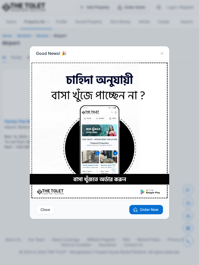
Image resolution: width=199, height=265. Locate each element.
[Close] (162, 53)
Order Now (149, 209)
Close (45, 209)
